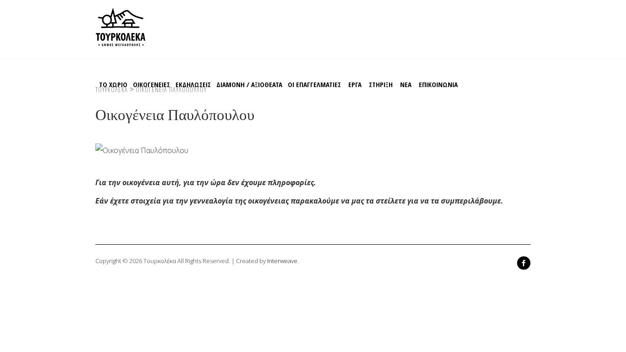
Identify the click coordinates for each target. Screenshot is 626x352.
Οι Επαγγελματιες (314, 84)
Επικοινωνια (438, 84)
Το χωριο (113, 84)
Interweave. (283, 261)
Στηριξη (381, 84)
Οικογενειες (151, 84)
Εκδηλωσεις (193, 84)
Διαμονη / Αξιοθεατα (249, 84)
